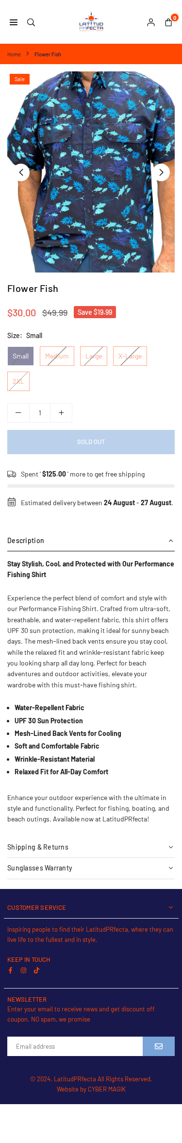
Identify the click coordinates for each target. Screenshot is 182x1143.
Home (14, 54)
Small (21, 356)
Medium (57, 356)
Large (93, 356)
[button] (161, 172)
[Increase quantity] (61, 413)
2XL (18, 381)
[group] (91, 172)
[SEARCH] (31, 22)
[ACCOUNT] (151, 22)
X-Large (130, 356)
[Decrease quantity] (18, 413)
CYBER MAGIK (107, 1089)
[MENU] (13, 22)
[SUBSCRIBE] (159, 1046)
